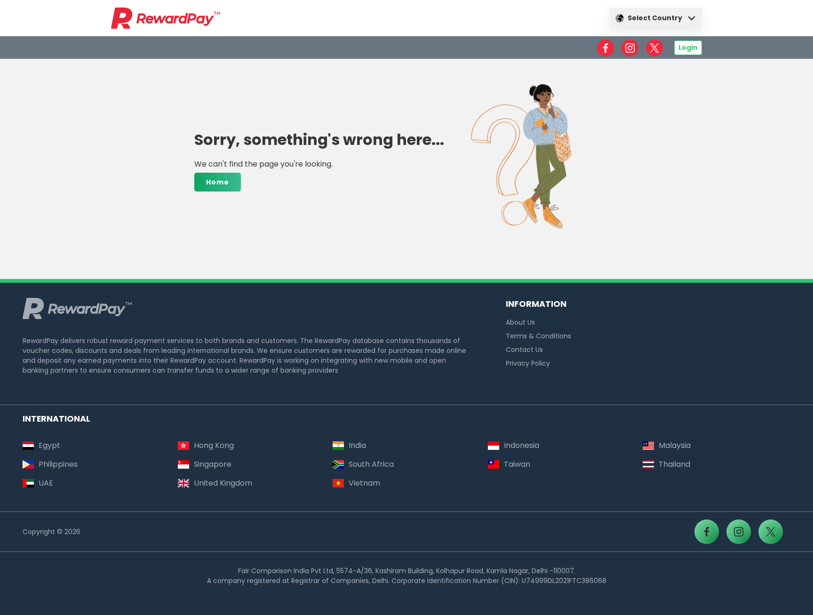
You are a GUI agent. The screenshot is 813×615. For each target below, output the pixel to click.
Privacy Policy (528, 363)
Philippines (58, 464)
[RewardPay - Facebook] (605, 48)
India (357, 445)
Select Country (655, 18)
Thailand (674, 464)
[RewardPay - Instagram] (630, 48)
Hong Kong (214, 445)
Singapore (212, 464)
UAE (46, 483)
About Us (520, 322)
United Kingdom (223, 483)
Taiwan (517, 464)
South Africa (371, 464)
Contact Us (524, 349)
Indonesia (521, 445)
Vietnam (364, 483)
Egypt (49, 445)
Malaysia (675, 445)
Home (217, 182)
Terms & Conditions (538, 336)
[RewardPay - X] (654, 48)
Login (688, 47)
